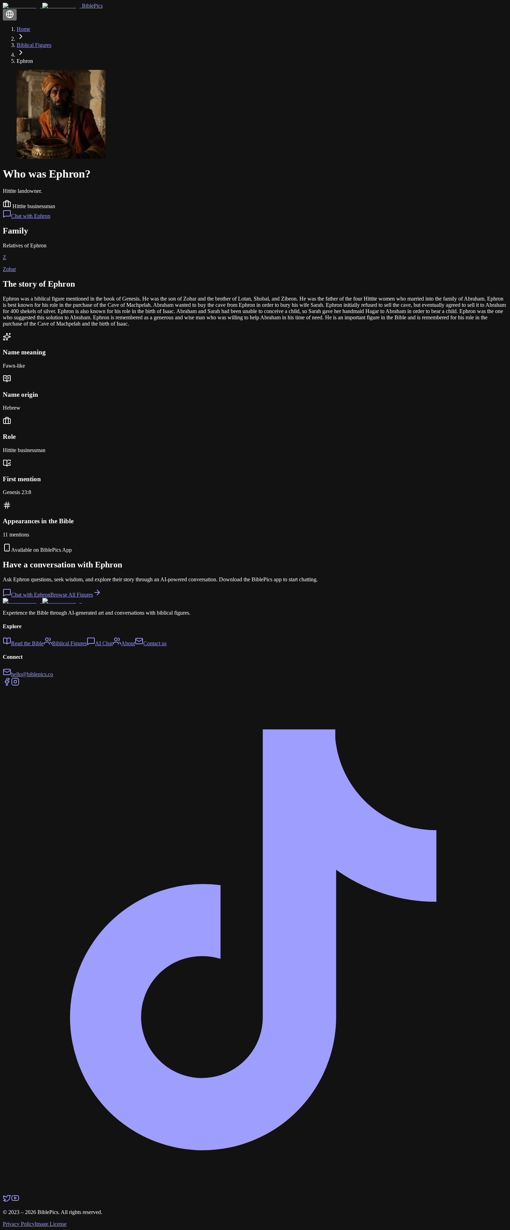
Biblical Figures (34, 45)
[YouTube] (15, 1200)
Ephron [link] (25, 61)
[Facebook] (7, 684)
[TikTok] (255, 1191)
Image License (51, 1224)
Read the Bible (27, 643)
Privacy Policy (19, 1224)
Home (23, 29)
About (128, 643)
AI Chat (104, 643)
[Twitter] (7, 1200)
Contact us (155, 643)
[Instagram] (15, 684)
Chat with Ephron (30, 216)
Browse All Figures (71, 595)
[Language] (10, 14)
